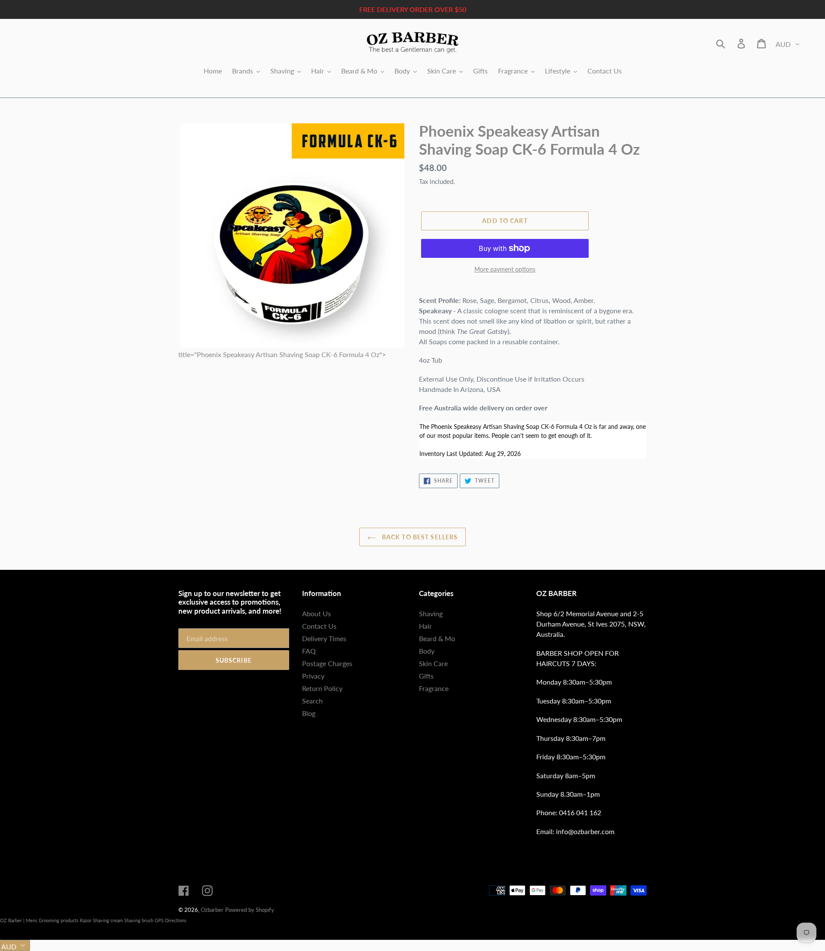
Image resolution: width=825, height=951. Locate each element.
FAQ (309, 651)
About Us (316, 613)
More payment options (504, 269)
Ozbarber (212, 909)
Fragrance (434, 688)
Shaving (431, 613)
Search (312, 701)
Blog (308, 713)
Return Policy (322, 688)
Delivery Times (324, 638)
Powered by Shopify (249, 909)
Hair (425, 626)
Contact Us (319, 626)
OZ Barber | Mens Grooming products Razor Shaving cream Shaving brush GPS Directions (93, 920)
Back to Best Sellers (419, 537)
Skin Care (433, 663)
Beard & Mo (437, 638)
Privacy (313, 676)
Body (426, 651)
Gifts (426, 676)
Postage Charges (327, 663)
